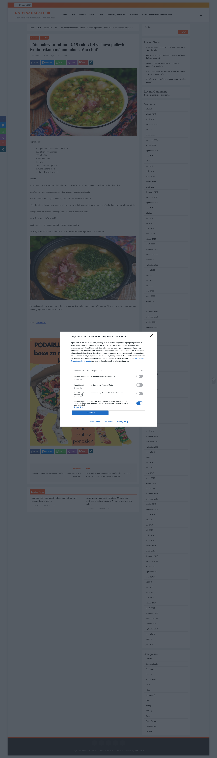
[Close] (152, 336)
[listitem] (108, 370)
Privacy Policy (122, 422)
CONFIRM (90, 413)
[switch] (139, 376)
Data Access (108, 422)
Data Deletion (94, 422)
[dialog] (108, 379)
